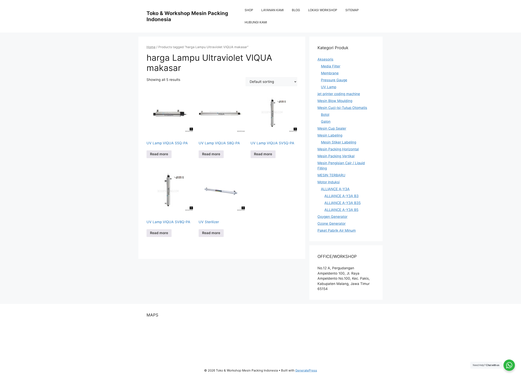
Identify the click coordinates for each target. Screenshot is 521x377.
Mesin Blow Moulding (334, 101)
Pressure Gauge (334, 80)
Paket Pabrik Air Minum (336, 230)
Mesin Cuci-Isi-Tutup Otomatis (342, 108)
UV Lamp (328, 87)
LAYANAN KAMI (272, 10)
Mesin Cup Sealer (331, 128)
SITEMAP (352, 10)
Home (151, 47)
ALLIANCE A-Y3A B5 (341, 210)
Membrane (330, 73)
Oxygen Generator (332, 217)
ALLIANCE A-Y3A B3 (341, 196)
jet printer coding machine (338, 94)
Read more (159, 154)
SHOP (249, 10)
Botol (325, 115)
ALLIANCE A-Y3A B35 (342, 203)
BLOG (296, 10)
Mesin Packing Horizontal (338, 149)
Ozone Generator (331, 224)
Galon (326, 122)
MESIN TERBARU (331, 175)
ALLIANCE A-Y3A (335, 189)
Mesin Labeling (329, 135)
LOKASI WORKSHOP (322, 10)
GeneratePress (306, 370)
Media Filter (330, 66)
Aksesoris (325, 59)
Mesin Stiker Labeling (338, 142)
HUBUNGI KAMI (256, 22)
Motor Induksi (328, 182)
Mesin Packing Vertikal (336, 156)
